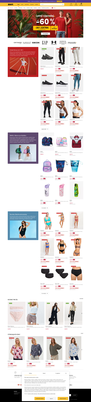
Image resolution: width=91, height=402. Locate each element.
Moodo (9, 360)
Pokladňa (81, 4)
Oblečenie (20, 7)
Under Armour (43, 66)
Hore (88, 395)
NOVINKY (81, 298)
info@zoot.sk (16, 393)
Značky (39, 7)
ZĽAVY (82, 333)
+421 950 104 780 (17, 392)
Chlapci (32, 4)
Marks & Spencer (11, 326)
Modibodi (42, 230)
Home (36, 4)
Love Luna (57, 256)
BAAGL (41, 151)
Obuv (24, 7)
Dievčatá (27, 4)
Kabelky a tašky (30, 7)
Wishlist (71, 5)
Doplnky (35, 7)
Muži (22, 4)
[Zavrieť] (76, 1)
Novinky (15, 7)
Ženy (18, 4)
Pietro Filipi (42, 283)
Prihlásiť (76, 5)
